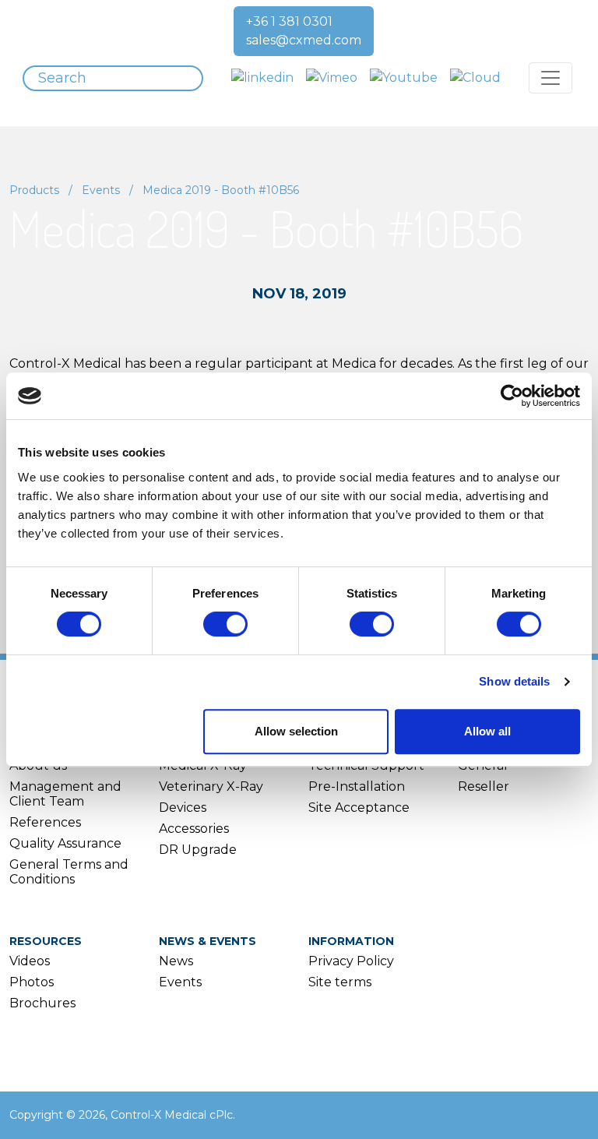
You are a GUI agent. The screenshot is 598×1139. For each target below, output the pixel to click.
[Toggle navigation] (550, 77)
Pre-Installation (356, 786)
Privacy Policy (351, 961)
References (45, 822)
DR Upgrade (198, 849)
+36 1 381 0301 (289, 21)
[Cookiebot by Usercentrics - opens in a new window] (512, 395)
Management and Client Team (65, 794)
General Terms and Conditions (68, 872)
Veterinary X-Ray (211, 786)
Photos (31, 982)
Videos (29, 961)
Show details (514, 681)
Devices (182, 807)
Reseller (483, 786)
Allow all (487, 731)
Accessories (194, 828)
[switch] (225, 624)
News (176, 961)
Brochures (42, 1003)
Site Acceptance (359, 807)
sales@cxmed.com (303, 40)
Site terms (339, 982)
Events (101, 190)
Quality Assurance (65, 843)
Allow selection (296, 731)
